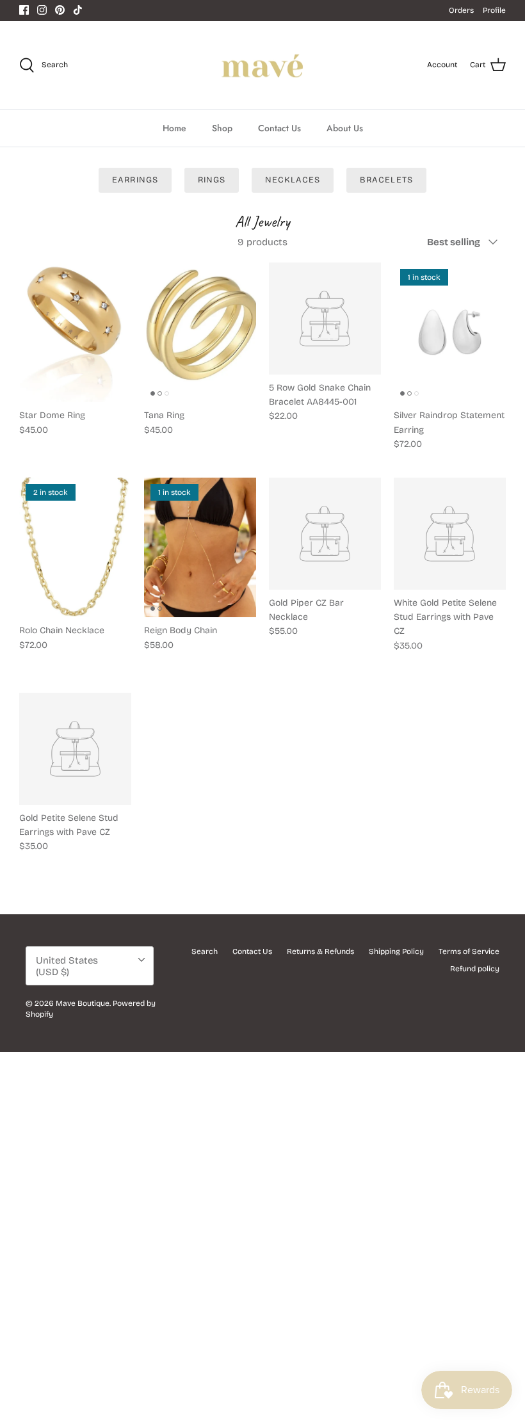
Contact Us (279, 128)
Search (204, 951)
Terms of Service (469, 951)
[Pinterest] (60, 10)
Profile (494, 10)
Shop (222, 128)
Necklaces (292, 180)
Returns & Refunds (320, 951)
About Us (345, 128)
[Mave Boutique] (263, 65)
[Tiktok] (78, 10)
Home (174, 128)
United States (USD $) (67, 966)
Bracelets (386, 180)
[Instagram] (42, 10)
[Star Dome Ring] (75, 333)
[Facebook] (24, 10)
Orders (461, 10)
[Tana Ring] (200, 333)
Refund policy (474, 968)
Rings (211, 180)
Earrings (135, 180)
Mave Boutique (82, 1003)
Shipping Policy (396, 951)
